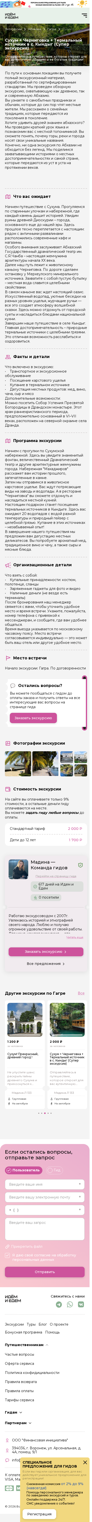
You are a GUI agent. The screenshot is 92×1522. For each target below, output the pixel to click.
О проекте (59, 1324)
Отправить (45, 1272)
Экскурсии (14, 1324)
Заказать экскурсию (33, 718)
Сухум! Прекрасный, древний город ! (22, 1055)
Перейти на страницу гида (56, 876)
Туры (31, 1324)
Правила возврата (21, 1382)
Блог (43, 1324)
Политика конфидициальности (32, 1372)
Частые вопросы (19, 1354)
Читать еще (74, 937)
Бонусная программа (23, 1332)
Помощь (52, 1332)
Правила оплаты (19, 1391)
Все (81, 993)
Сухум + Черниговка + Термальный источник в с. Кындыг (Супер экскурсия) (65, 1058)
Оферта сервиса (19, 1363)
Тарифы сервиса (19, 1400)
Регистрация (39, 1514)
